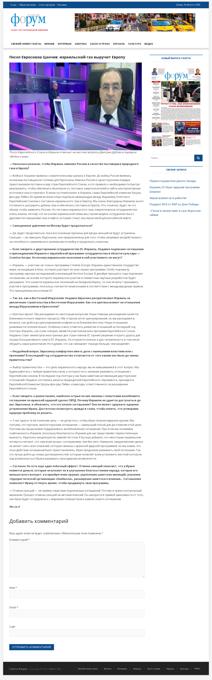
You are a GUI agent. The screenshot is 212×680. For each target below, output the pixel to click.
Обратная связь (27, 4)
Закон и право (100, 43)
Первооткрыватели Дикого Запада (173, 181)
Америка (81, 43)
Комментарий (19, 540)
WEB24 (52, 669)
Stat (59, 669)
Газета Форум (18, 668)
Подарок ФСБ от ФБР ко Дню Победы (174, 204)
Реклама (62, 4)
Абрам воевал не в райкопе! (168, 198)
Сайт (12, 627)
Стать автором (47, 4)
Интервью (65, 43)
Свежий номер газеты (26, 43)
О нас (13, 4)
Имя (13, 588)
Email (13, 607)
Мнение (49, 43)
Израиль (119, 43)
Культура (134, 43)
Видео (148, 43)
